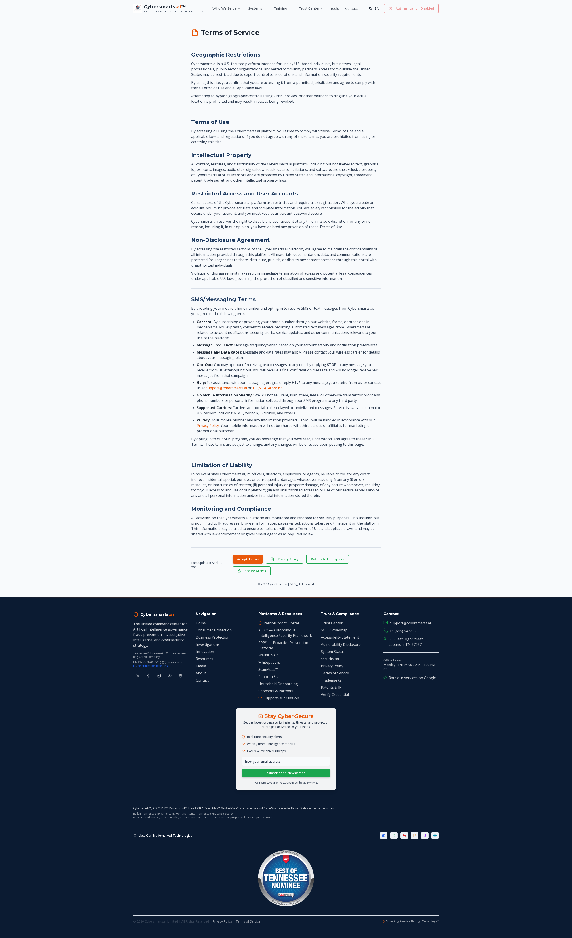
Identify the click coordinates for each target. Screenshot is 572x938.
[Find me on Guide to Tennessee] (286, 878)
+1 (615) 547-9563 (267, 387)
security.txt (330, 658)
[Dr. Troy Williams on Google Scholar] (180, 675)
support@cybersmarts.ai (226, 387)
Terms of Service (335, 673)
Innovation (205, 651)
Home (201, 622)
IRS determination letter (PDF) (151, 666)
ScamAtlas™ (268, 669)
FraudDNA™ (268, 655)
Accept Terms (248, 559)
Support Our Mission (281, 698)
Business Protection (212, 637)
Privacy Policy (208, 425)
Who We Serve (224, 8)
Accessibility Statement (340, 637)
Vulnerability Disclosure (341, 644)
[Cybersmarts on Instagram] (159, 675)
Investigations (208, 644)
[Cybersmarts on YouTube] (169, 675)
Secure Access (255, 571)
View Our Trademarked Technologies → (167, 835)
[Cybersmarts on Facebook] (148, 675)
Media (201, 665)
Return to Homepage (327, 559)
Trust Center (309, 8)
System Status (333, 651)
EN (377, 8)
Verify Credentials (336, 694)
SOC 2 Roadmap (334, 630)
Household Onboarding (278, 683)
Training (280, 8)
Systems (255, 8)
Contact (351, 9)
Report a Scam (270, 676)
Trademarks (331, 680)
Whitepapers (269, 662)
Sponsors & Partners (275, 690)
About (201, 673)
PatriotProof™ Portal (281, 622)
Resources (204, 658)
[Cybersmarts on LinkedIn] (137, 675)
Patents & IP (331, 687)
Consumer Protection (214, 630)
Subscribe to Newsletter (286, 773)
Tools (334, 9)
